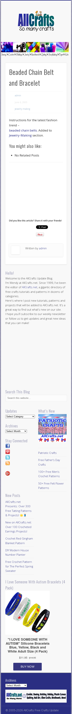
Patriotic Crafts (47, 453)
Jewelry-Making (20, 135)
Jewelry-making (22, 108)
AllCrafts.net (29, 287)
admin (18, 95)
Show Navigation (57, 33)
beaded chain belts (23, 130)
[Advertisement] (40, 191)
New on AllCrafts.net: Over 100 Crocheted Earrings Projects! (18, 526)
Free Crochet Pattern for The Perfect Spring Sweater (19, 566)
